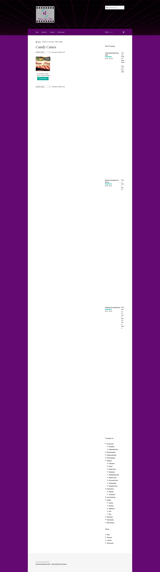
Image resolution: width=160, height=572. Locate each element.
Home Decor (110, 488)
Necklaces (111, 508)
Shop (37, 32)
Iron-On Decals (111, 497)
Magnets (111, 491)
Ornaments (112, 494)
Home (39, 42)
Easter (110, 466)
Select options (43, 78)
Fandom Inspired (111, 455)
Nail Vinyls (110, 517)
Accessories (110, 443)
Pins (110, 511)
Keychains (111, 446)
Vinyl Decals (110, 519)
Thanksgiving (112, 483)
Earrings (111, 505)
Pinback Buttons (113, 449)
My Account (60, 32)
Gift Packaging (111, 457)
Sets (110, 514)
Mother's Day (112, 477)
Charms (111, 503)
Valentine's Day (113, 486)
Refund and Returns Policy (43, 564)
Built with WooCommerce (59, 564)
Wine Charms (110, 522)
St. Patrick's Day (113, 480)
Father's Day (112, 469)
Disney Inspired (111, 452)
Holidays (109, 460)
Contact (52, 32)
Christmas (112, 463)
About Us (44, 32)
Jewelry (109, 500)
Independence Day (114, 474)
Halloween (112, 472)
